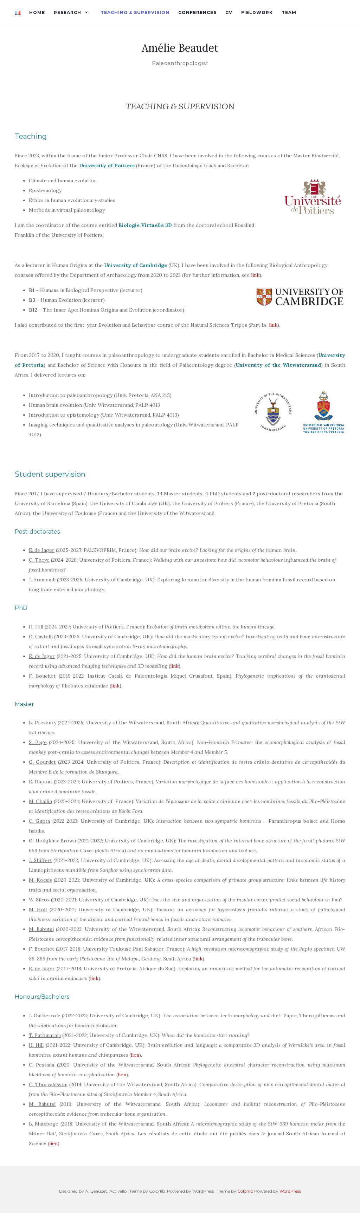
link (255, 275)
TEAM (289, 12)
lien (135, 1055)
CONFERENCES (197, 12)
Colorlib (245, 1191)
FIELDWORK (257, 12)
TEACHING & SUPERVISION (135, 12)
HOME (37, 12)
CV (228, 12)
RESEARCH (67, 12)
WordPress (290, 1191)
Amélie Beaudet (180, 48)
